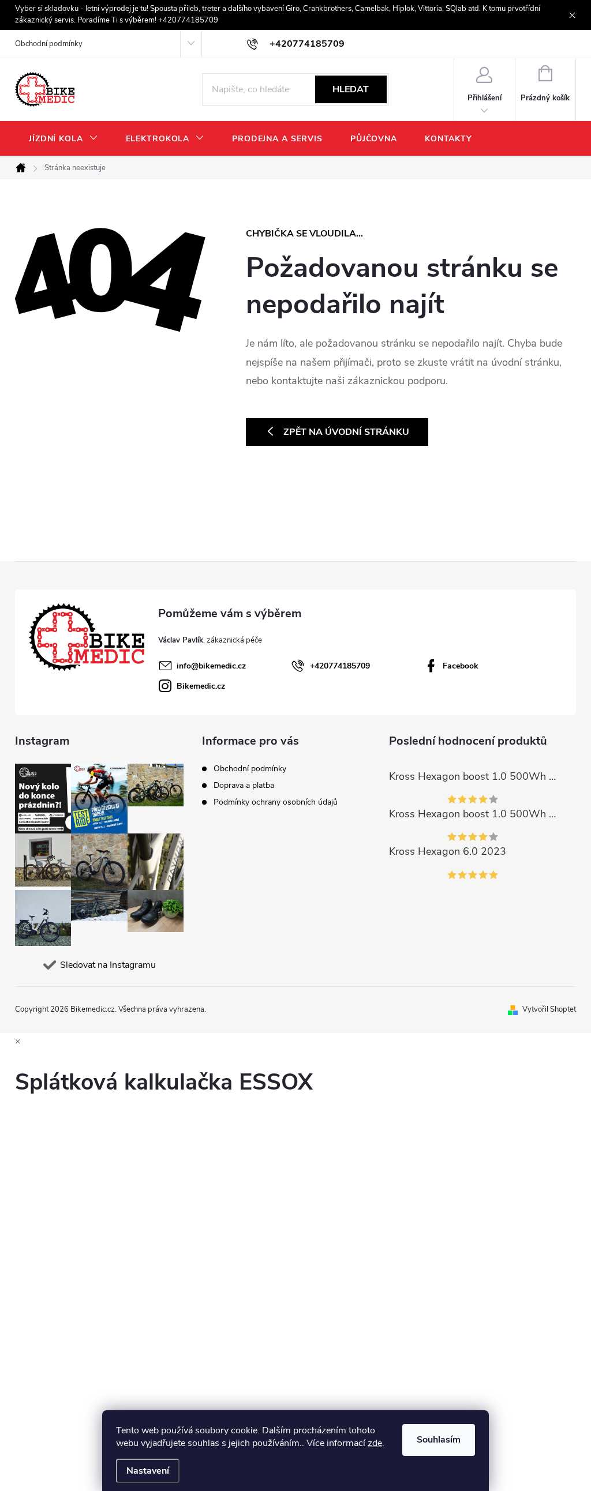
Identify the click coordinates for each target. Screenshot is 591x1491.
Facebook (460, 665)
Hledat (350, 89)
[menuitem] (63, 139)
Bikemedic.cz (201, 686)
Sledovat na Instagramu (108, 965)
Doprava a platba (244, 785)
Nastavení (147, 1470)
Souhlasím (439, 1439)
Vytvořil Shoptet (549, 1009)
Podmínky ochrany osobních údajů (276, 802)
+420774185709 (340, 665)
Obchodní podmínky (49, 44)
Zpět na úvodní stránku (346, 432)
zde (375, 1443)
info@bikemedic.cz (211, 665)
